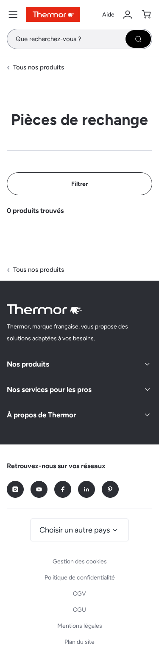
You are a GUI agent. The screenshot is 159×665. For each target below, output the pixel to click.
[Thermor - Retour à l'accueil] (53, 14)
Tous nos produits (38, 67)
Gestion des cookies (80, 561)
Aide (108, 14)
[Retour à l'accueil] (45, 309)
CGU (79, 609)
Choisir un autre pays (74, 530)
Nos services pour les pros (49, 389)
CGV (79, 593)
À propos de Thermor (41, 415)
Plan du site (79, 642)
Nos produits (28, 364)
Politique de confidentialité (80, 577)
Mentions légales (79, 625)
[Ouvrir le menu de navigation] (13, 14)
